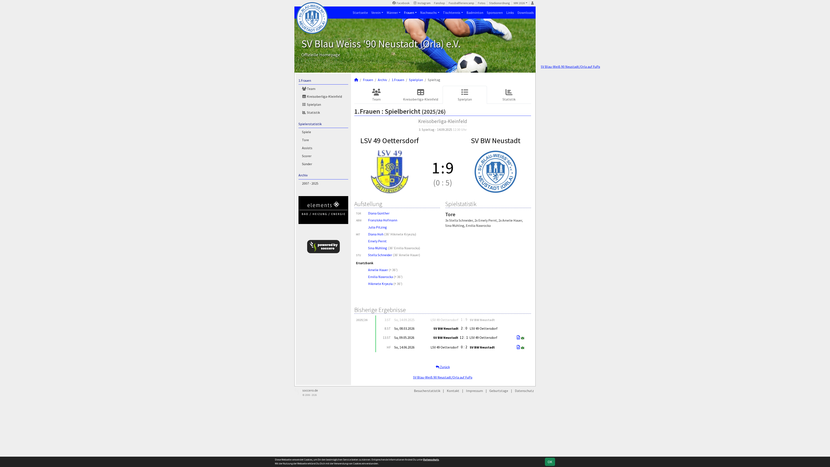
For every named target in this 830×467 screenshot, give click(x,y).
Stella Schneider (380, 255)
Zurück (444, 367)
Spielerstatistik (310, 124)
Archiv (303, 175)
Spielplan (313, 104)
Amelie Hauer (378, 270)
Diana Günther (378, 213)
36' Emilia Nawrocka (404, 248)
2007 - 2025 (310, 183)
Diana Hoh (375, 234)
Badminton (474, 12)
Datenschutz (524, 391)
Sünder (307, 164)
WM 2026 (519, 3)
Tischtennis (451, 12)
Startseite (360, 12)
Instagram (424, 3)
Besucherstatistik (427, 391)
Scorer (306, 156)
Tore (305, 140)
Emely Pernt (377, 241)
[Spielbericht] (518, 337)
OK (550, 462)
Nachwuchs (428, 12)
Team (310, 88)
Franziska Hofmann (382, 220)
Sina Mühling (377, 248)
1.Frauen (304, 80)
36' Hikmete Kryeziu (400, 234)
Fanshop (439, 3)
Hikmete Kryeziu (380, 283)
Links (510, 12)
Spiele (306, 132)
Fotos (481, 3)
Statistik (313, 112)
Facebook (403, 3)
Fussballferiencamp (461, 3)
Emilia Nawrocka (380, 277)
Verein (376, 12)
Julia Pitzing (377, 227)
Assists (307, 148)
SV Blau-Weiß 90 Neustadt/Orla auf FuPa (570, 66)
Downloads (525, 12)
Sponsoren (495, 12)
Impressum (474, 391)
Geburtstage (498, 391)
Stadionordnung (499, 3)
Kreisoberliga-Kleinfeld (324, 96)
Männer (392, 12)
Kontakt (453, 391)
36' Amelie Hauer (406, 255)
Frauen (409, 12)
